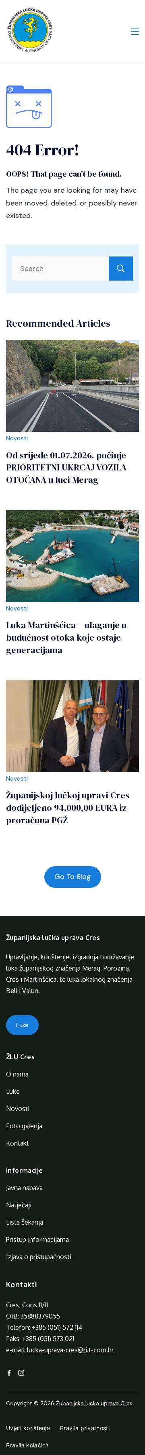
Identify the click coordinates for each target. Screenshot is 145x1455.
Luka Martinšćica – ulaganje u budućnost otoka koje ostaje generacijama (66, 637)
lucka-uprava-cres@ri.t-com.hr (70, 1350)
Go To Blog (72, 876)
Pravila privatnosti (85, 1427)
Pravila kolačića (27, 1445)
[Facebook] (9, 1373)
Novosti (17, 438)
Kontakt (17, 1143)
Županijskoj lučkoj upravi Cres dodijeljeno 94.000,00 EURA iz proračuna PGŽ (67, 807)
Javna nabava (24, 1188)
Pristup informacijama (37, 1239)
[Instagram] (21, 1373)
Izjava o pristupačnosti (38, 1257)
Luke (22, 1025)
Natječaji (18, 1205)
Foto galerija (24, 1126)
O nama (17, 1074)
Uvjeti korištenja (28, 1427)
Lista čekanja (24, 1222)
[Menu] (135, 31)
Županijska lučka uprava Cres (94, 1403)
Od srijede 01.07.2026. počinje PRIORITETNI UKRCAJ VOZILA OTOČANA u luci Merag (66, 467)
